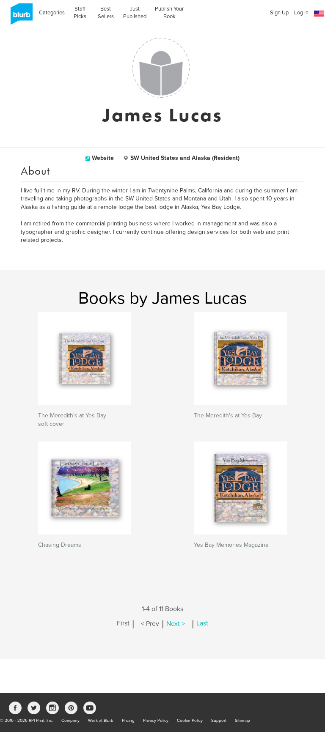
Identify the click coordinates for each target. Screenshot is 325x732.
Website (103, 158)
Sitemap (242, 720)
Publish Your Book (169, 12)
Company (70, 720)
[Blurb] (19, 17)
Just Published (134, 12)
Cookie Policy (190, 720)
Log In (301, 12)
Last (202, 624)
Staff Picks (80, 12)
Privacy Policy (155, 720)
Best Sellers (106, 12)
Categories (52, 12)
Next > (175, 624)
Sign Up (279, 12)
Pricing (128, 720)
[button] (319, 13)
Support (218, 720)
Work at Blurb (100, 720)
